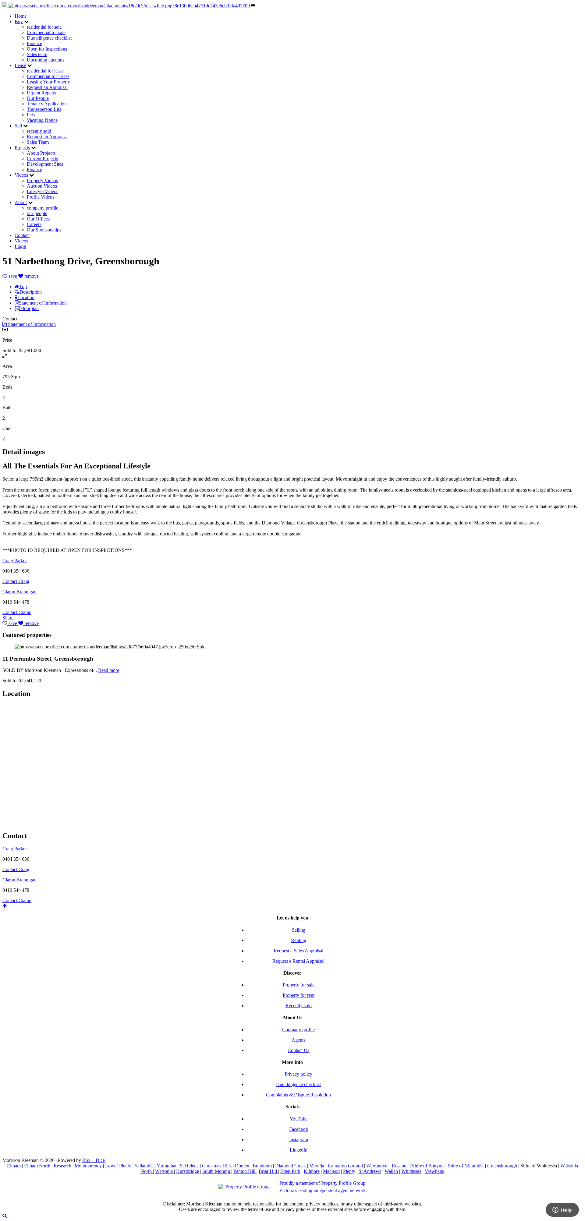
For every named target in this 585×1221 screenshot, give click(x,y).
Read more (108, 670)
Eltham (14, 1165)
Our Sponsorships (44, 229)
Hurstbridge (187, 1171)
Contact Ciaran (16, 612)
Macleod (331, 1171)
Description (31, 292)
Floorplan (29, 308)
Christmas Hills (217, 1165)
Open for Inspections (47, 48)
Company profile (298, 1029)
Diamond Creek (291, 1165)
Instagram (298, 1139)
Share (7, 617)
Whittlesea (411, 1171)
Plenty (349, 1171)
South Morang (216, 1171)
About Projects (41, 153)
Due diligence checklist (49, 38)
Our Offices (38, 218)
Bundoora (262, 1165)
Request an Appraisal (47, 87)
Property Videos (42, 180)
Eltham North (37, 1165)
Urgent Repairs (41, 92)
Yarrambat (167, 1165)
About (21, 202)
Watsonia (164, 1171)
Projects (22, 147)
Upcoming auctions (45, 59)
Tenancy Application (47, 103)
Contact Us (298, 1050)
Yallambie (144, 1165)
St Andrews (370, 1171)
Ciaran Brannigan (19, 591)
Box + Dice (93, 1160)
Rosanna (401, 1165)
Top (23, 286)
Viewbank (435, 1171)
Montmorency (89, 1165)
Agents (298, 1040)
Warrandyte (377, 1165)
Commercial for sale (46, 32)
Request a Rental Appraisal (298, 961)
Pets (31, 114)
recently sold (39, 131)
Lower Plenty (119, 1165)
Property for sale (298, 984)
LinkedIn (298, 1149)
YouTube (298, 1118)
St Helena (190, 1165)
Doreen (242, 1165)
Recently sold (298, 1005)
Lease (20, 65)
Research (63, 1165)
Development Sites (45, 164)
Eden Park (290, 1171)
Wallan (391, 1171)
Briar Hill (268, 1171)
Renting (298, 940)
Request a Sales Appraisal (298, 950)
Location (25, 297)
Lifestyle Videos (42, 191)
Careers (34, 224)
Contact (22, 235)
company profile (42, 207)
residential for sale (44, 27)
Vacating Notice (42, 120)
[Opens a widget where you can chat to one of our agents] (562, 1210)
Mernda (316, 1165)
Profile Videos (40, 196)
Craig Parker (14, 560)
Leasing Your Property (48, 81)
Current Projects (42, 158)
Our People (38, 98)
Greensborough (502, 1165)
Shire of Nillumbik (466, 1165)
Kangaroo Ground (346, 1165)
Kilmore (312, 1171)
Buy (19, 21)
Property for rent (298, 995)
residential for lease (45, 70)
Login (20, 246)
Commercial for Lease (48, 76)
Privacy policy (298, 1074)
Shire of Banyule (428, 1165)
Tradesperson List (44, 109)
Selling (298, 930)
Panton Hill (245, 1171)
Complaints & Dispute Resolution (298, 1094)
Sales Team (38, 142)
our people (37, 213)
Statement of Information (43, 302)
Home (21, 16)
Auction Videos (42, 186)
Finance (34, 43)
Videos (21, 175)
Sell (18, 125)
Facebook (298, 1129)
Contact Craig (15, 581)
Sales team (37, 54)
